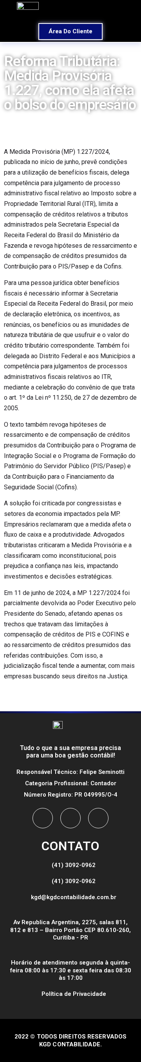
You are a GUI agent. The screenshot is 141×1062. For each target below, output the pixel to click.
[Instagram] (70, 818)
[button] (105, 10)
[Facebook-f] (43, 818)
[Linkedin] (98, 818)
